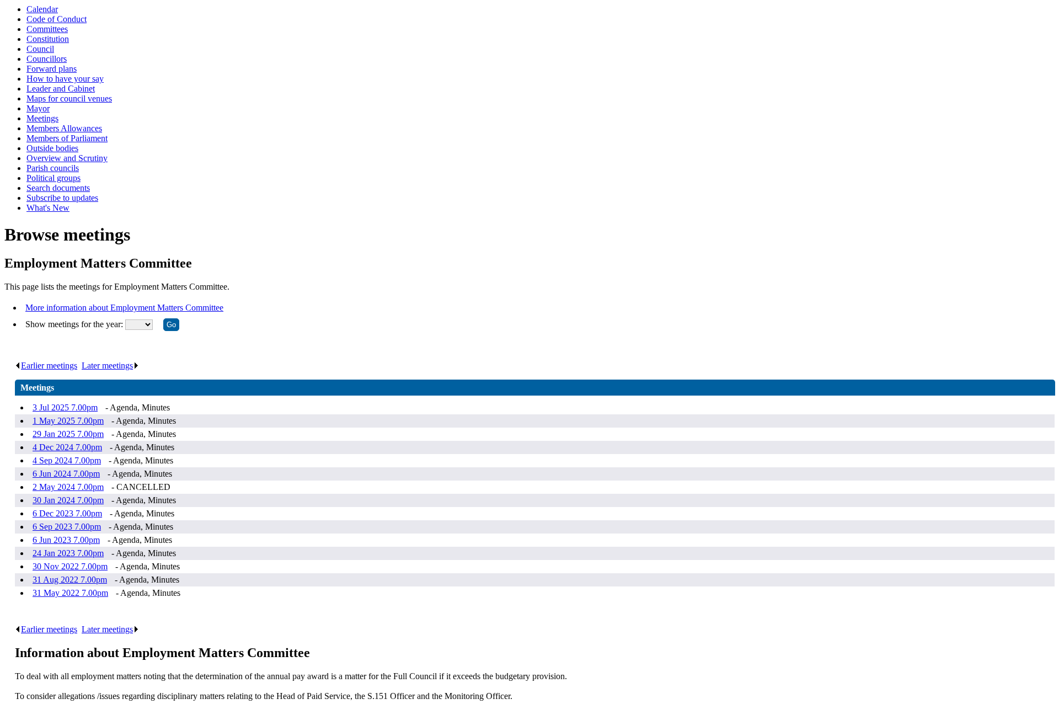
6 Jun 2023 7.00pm (66, 540)
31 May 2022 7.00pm (70, 593)
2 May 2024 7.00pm (68, 487)
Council (40, 49)
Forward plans (51, 68)
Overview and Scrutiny (67, 158)
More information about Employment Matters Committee (124, 307)
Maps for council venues (69, 98)
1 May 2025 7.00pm (68, 420)
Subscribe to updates (62, 197)
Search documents (58, 188)
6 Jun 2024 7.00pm (66, 473)
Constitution (47, 39)
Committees (47, 29)
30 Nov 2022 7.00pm (70, 566)
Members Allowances (64, 128)
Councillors (46, 58)
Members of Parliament (67, 138)
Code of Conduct (56, 19)
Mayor (38, 108)
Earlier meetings (49, 365)
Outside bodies (52, 148)
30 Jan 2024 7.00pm (68, 500)
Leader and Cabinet (60, 88)
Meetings (42, 118)
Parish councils (52, 168)
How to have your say (65, 78)
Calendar (42, 9)
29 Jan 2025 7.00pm (68, 434)
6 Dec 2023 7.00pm (67, 513)
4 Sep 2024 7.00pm (67, 460)
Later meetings (107, 365)
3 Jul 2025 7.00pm (65, 407)
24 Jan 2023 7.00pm (68, 553)
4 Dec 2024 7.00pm (67, 447)
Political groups (53, 178)
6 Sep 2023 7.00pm (67, 526)
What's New (47, 207)
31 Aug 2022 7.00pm (70, 579)
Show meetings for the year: (75, 324)
